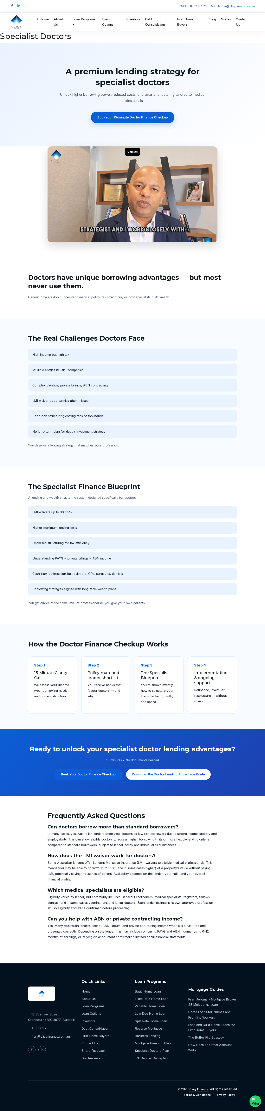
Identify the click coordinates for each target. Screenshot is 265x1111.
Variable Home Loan (150, 1006)
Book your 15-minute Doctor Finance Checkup (132, 117)
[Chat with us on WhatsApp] (255, 1101)
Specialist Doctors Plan (152, 1051)
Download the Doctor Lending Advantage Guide (168, 774)
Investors (133, 19)
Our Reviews (90, 1058)
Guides (226, 19)
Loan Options (107, 21)
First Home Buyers (185, 21)
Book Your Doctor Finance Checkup (88, 774)
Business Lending (147, 1036)
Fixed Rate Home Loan (151, 999)
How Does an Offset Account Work (210, 1047)
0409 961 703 (199, 6)
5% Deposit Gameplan (151, 1058)
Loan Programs (92, 1006)
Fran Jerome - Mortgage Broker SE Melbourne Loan (212, 1002)
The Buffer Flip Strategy (206, 1037)
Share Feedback (93, 1051)
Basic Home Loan (148, 991)
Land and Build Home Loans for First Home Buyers (211, 1027)
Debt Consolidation (155, 21)
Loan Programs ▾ (84, 21)
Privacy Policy (225, 1094)
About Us (58, 21)
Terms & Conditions (197, 1094)
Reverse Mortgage (148, 1028)
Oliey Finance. (199, 1089)
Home (44, 19)
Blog (212, 19)
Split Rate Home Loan (151, 1021)
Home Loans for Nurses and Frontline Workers (209, 1014)
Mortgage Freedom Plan (153, 1043)
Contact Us (241, 21)
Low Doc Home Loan (150, 1013)
